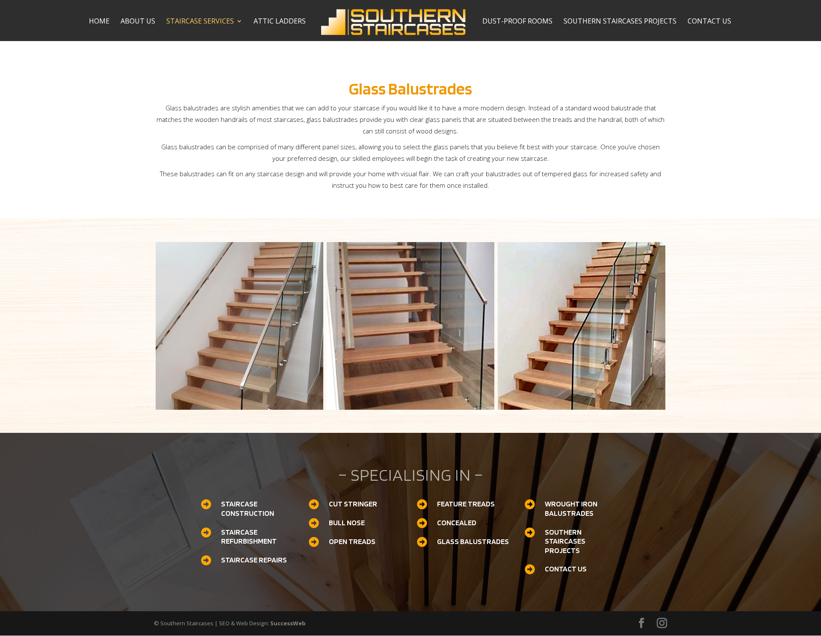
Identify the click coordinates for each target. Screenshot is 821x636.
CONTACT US (566, 568)
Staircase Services (200, 22)
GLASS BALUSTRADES (473, 541)
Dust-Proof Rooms (517, 22)
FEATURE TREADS (466, 503)
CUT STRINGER (353, 503)
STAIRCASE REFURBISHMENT (249, 536)
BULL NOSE (347, 522)
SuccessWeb (288, 623)
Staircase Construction (247, 508)
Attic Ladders (280, 22)
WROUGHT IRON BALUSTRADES (571, 508)
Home (99, 22)
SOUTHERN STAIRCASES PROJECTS (565, 541)
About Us (138, 22)
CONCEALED (456, 522)
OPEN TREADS (352, 541)
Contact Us (709, 22)
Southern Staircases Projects (620, 22)
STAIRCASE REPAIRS (254, 559)
